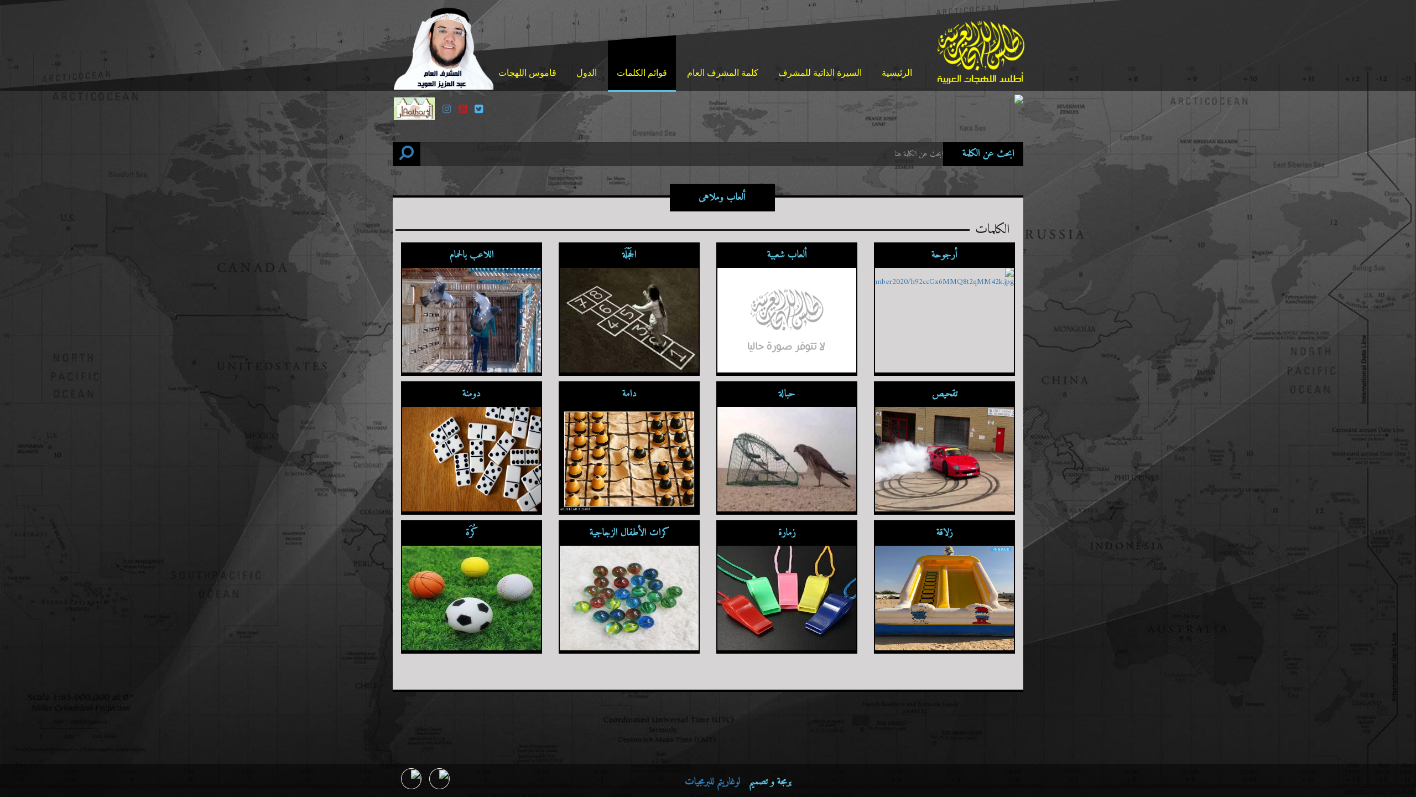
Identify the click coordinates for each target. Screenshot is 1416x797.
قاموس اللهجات (527, 72)
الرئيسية (897, 72)
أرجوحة (944, 254)
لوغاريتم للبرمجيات (712, 781)
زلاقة (944, 532)
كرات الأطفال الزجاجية (629, 532)
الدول (586, 72)
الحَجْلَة (629, 254)
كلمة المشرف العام (722, 72)
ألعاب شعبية (787, 254)
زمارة (787, 532)
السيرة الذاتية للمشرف (820, 72)
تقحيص (944, 393)
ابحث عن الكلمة (988, 154)
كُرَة (472, 532)
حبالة (787, 393)
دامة (629, 393)
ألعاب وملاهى (722, 197)
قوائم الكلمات (642, 72)
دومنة (471, 393)
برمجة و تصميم (738, 782)
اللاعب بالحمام (472, 254)
